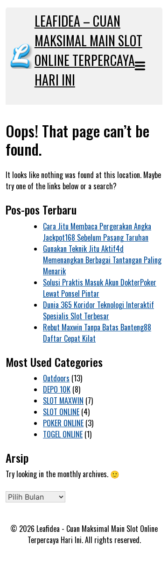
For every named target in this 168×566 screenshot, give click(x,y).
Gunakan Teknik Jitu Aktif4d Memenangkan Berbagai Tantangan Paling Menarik (102, 260)
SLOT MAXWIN (63, 400)
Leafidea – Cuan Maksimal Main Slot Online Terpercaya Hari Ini (88, 50)
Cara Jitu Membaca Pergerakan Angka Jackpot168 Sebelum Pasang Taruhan (97, 232)
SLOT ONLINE (61, 411)
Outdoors (56, 378)
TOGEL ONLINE (63, 434)
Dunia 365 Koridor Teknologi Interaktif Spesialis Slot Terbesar (98, 310)
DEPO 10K (56, 389)
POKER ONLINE (63, 423)
